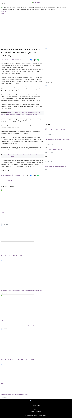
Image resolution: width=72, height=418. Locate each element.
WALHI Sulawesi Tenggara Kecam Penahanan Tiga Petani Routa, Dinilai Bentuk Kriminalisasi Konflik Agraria (21, 290)
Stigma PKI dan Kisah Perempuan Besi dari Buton (57, 158)
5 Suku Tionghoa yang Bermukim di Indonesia (56, 166)
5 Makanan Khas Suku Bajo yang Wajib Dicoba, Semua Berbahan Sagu (56, 130)
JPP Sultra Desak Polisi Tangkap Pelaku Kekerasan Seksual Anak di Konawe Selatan (17, 255)
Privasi (36, 410)
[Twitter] (35, 60)
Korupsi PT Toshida (14, 173)
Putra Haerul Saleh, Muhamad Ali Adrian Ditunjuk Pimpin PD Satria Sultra (57, 140)
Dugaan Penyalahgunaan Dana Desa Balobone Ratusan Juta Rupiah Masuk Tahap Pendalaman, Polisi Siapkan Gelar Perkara (22, 220)
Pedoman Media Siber (36, 407)
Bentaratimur (10, 181)
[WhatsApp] (38, 60)
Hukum (3, 13)
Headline (3, 11)
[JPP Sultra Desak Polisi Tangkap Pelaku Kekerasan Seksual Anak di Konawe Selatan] (17, 241)
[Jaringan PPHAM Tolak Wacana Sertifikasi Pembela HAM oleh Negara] (17, 382)
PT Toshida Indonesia (9, 175)
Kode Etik (36, 408)
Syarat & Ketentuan (36, 411)
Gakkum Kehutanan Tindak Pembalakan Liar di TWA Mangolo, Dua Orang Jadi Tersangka (18, 325)
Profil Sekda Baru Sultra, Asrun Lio (53, 149)
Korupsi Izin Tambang (5, 173)
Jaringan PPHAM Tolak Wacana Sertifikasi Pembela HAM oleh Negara (14, 394)
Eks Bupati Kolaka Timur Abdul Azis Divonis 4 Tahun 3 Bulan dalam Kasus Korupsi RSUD (17, 359)
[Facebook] (31, 60)
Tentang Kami (36, 405)
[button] (63, 2)
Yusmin (15, 175)
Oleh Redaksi (4, 59)
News (5, 242)
